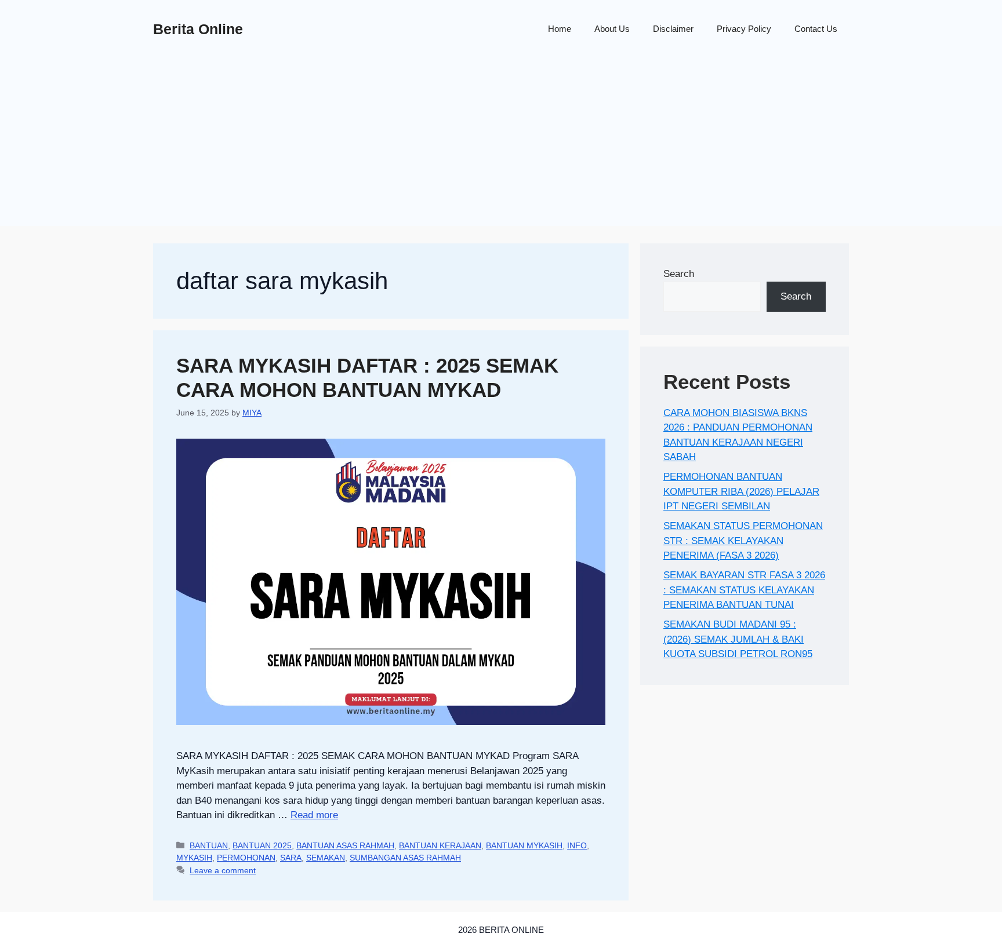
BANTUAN (209, 845)
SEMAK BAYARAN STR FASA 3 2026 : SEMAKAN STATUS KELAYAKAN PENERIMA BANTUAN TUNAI (744, 590)
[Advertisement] (501, 145)
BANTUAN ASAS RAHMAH (345, 845)
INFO (577, 845)
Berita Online (198, 29)
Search (678, 273)
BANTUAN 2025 (262, 845)
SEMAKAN (325, 857)
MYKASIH (194, 857)
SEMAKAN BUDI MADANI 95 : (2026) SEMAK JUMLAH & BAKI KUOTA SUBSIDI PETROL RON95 (737, 639)
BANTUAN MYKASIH (524, 845)
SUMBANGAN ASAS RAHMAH (405, 857)
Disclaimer (673, 29)
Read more (314, 815)
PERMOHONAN (246, 857)
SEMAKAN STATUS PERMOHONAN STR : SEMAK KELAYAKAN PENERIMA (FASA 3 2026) (743, 540)
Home (559, 29)
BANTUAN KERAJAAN (440, 845)
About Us (612, 29)
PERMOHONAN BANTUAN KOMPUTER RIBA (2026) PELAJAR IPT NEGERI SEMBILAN (741, 491)
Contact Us (815, 29)
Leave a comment (223, 870)
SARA (291, 857)
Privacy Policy (744, 29)
